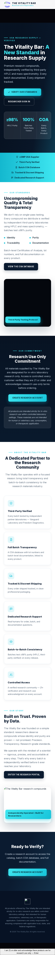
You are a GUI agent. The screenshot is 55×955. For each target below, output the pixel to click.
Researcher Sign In (19, 101)
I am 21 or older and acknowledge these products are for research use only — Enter (27, 951)
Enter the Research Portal (24, 774)
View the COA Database (21, 266)
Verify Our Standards (24, 92)
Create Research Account (27, 398)
